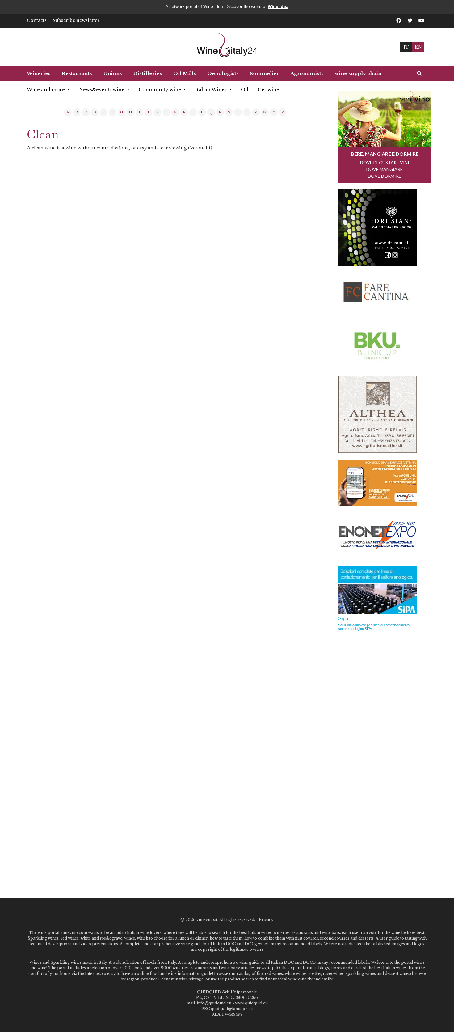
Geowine (268, 89)
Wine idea (278, 6)
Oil (244, 89)
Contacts (37, 20)
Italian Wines (211, 89)
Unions (112, 73)
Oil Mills (184, 73)
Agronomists (307, 73)
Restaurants (77, 73)
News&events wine (102, 89)
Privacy (266, 919)
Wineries (39, 73)
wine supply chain (358, 73)
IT (406, 47)
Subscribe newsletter (76, 20)
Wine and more (46, 89)
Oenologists (223, 73)
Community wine (161, 89)
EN (418, 47)
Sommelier (264, 73)
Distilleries (147, 73)
